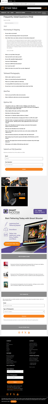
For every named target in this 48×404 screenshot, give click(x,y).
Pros (36, 12)
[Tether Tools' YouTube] (18, 394)
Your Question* (8, 162)
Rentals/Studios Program (11, 361)
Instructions (31, 347)
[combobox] (23, 311)
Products (3, 12)
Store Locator (32, 367)
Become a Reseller (10, 355)
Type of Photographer (8, 309)
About (7, 343)
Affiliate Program (9, 360)
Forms (7, 351)
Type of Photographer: (12, 375)
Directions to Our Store (34, 360)
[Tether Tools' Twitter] (15, 394)
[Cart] (46, 8)
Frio (14, 1)
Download (24, 316)
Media (7, 345)
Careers (8, 349)
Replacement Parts (33, 345)
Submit (15, 382)
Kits (8, 12)
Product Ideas (32, 353)
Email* (6, 156)
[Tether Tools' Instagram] (8, 394)
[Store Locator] (42, 8)
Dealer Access (9, 358)
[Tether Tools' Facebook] (11, 394)
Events (7, 348)
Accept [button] (13, 401)
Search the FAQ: (7, 20)
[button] (24, 33)
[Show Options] (43, 311)
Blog (33, 12)
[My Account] (44, 8)
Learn (12, 12)
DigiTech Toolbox (44, 13)
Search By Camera (20, 12)
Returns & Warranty (33, 344)
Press (7, 347)
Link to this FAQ (10, 50)
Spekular (10, 1)
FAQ (30, 351)
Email (4, 303)
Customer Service (33, 343)
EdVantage (8, 359)
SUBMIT (24, 169)
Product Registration (33, 349)
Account (31, 348)
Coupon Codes (32, 352)
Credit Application (10, 356)
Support (39, 12)
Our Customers (9, 344)
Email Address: (10, 369)
